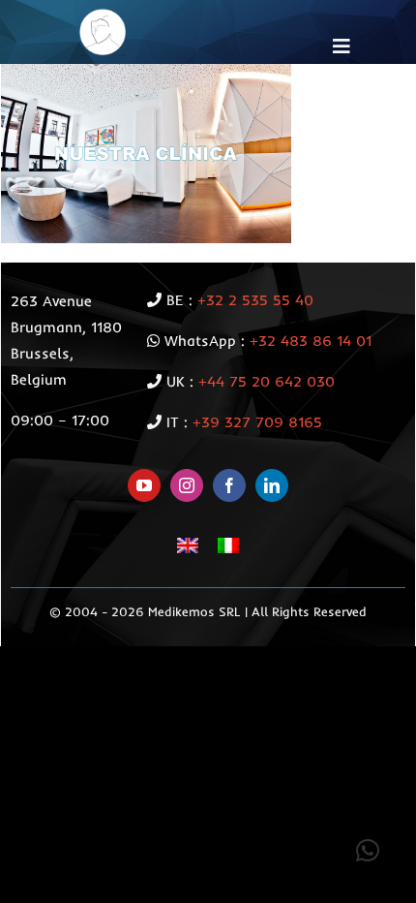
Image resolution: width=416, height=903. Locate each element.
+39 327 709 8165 (257, 422)
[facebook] (229, 485)
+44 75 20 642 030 (266, 381)
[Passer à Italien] (228, 545)
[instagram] (186, 485)
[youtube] (144, 485)
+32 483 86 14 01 (310, 340)
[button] (368, 851)
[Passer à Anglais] (187, 545)
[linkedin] (271, 485)
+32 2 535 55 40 (255, 300)
